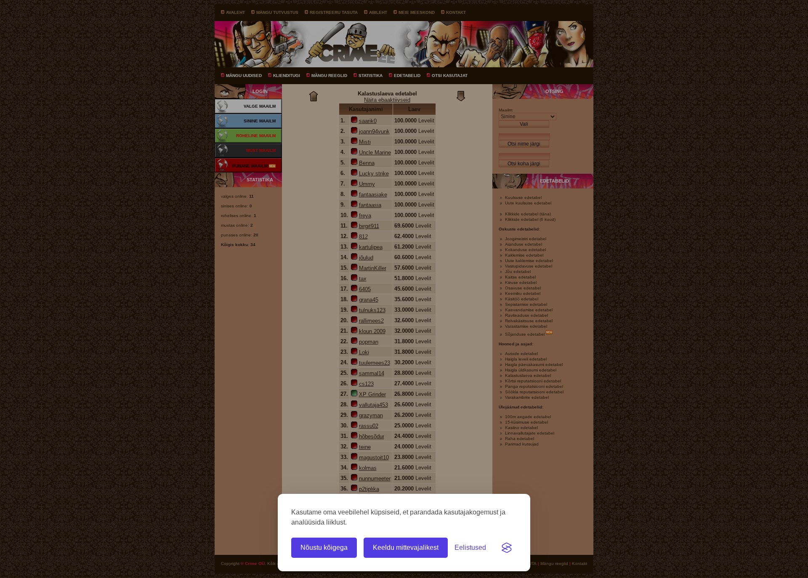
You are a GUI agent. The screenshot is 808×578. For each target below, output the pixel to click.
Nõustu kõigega (324, 547)
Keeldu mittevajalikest (406, 547)
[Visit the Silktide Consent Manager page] (507, 548)
